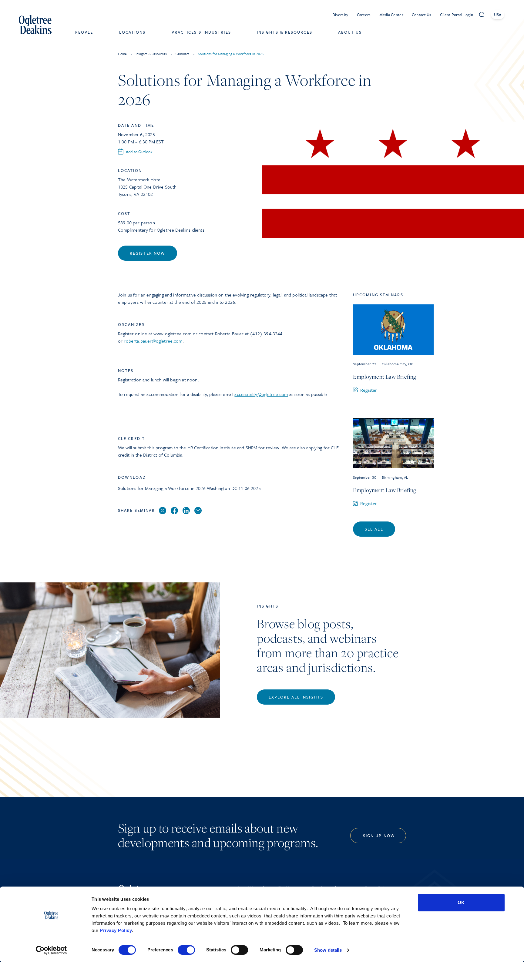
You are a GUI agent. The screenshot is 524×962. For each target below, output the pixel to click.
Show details (328, 950)
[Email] (198, 511)
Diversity (340, 15)
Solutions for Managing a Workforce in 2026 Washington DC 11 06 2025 (189, 488)
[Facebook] (174, 511)
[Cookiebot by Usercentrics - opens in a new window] (51, 950)
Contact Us (422, 15)
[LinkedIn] (186, 511)
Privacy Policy (116, 930)
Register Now (147, 253)
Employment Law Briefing (384, 376)
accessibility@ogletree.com (261, 394)
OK (461, 902)
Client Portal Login (456, 15)
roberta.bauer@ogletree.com (153, 340)
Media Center (391, 15)
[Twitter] (162, 511)
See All (374, 529)
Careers (364, 15)
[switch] (186, 950)
